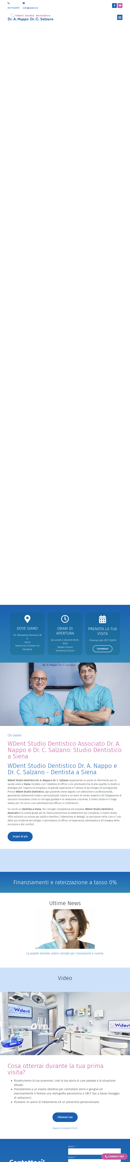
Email (71, 1157)
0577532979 (14, 7)
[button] (119, 17)
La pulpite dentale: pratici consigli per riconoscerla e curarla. (65, 953)
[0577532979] (9, 3)
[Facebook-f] (114, 5)
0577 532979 (110, 640)
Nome (71, 1147)
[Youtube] (120, 5)
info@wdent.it (30, 7)
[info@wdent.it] (24, 3)
